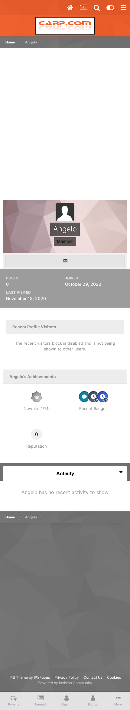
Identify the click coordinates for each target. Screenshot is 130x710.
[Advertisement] (65, 127)
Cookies (114, 677)
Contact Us (92, 677)
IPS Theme (18, 677)
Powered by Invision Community (65, 683)
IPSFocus (42, 677)
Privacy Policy (66, 677)
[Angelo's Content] (65, 261)
